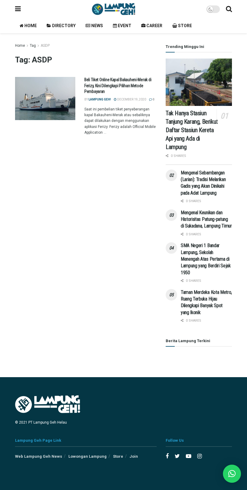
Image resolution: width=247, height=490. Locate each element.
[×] (232, 474)
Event (124, 25)
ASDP (45, 45)
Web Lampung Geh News (38, 456)
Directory (63, 25)
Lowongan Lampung (87, 456)
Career (153, 25)
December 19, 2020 (131, 99)
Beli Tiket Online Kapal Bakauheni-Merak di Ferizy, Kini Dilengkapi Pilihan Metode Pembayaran (117, 85)
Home (30, 25)
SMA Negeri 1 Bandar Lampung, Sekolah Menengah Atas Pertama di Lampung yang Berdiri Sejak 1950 (206, 259)
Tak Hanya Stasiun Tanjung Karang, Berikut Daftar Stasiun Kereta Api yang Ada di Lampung (192, 130)
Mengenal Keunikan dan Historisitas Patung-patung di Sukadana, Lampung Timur (206, 219)
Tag (33, 45)
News (96, 25)
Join (134, 456)
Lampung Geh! (100, 99)
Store (184, 25)
